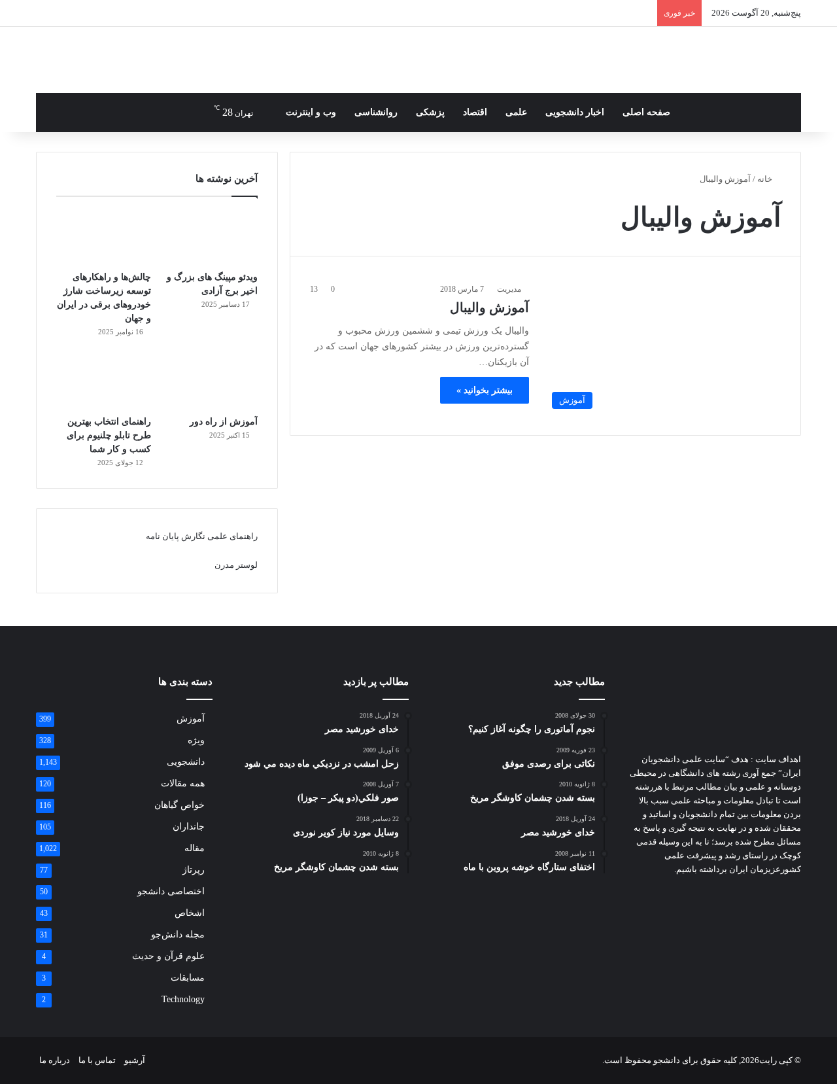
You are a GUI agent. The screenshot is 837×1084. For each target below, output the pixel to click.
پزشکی (430, 112)
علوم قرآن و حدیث (168, 956)
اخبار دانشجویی (574, 112)
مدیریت (509, 289)
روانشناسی (376, 112)
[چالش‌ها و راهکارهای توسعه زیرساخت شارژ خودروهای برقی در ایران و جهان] (103, 237)
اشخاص (190, 913)
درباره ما (54, 1060)
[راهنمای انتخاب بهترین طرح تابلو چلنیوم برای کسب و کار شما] (103, 382)
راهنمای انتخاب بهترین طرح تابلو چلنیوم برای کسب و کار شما (109, 435)
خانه (765, 179)
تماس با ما (97, 1060)
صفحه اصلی (646, 112)
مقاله (194, 848)
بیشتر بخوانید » (484, 390)
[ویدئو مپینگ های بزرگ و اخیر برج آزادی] (210, 237)
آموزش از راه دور (224, 422)
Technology (183, 999)
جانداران (189, 826)
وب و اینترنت (311, 112)
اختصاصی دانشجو (171, 891)
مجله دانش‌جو (178, 934)
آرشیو (134, 1060)
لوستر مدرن (236, 565)
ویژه (196, 740)
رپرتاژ (193, 870)
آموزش (191, 719)
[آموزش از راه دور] (210, 382)
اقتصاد (475, 112)
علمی (516, 112)
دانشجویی (186, 762)
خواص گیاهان (179, 805)
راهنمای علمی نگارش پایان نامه (202, 536)
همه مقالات (183, 783)
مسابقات (188, 978)
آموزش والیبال (489, 307)
